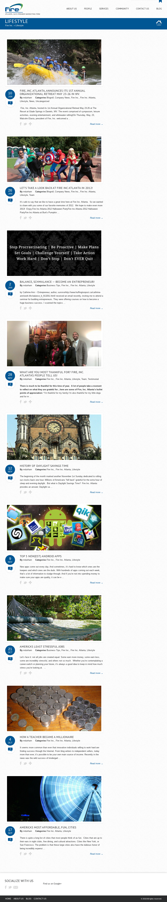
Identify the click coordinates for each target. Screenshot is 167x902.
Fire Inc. (9, 25)
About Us (18, 899)
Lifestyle (24, 101)
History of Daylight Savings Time (44, 466)
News (31, 101)
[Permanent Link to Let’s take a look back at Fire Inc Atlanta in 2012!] (54, 181)
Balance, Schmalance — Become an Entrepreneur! (57, 282)
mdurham (27, 97)
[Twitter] (10, 887)
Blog (28, 899)
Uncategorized (42, 101)
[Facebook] (5, 887)
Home (8, 899)
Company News (62, 97)
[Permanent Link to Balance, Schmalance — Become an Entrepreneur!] (54, 275)
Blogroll (50, 97)
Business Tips (53, 285)
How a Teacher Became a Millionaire (47, 737)
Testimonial (93, 379)
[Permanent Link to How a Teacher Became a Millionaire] (54, 730)
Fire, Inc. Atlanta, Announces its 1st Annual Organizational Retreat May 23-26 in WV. (52, 92)
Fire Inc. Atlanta (87, 97)
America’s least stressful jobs (42, 646)
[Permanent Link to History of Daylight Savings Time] (54, 459)
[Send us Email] (15, 887)
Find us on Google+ (52, 883)
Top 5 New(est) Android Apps (40, 556)
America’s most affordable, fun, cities (48, 827)
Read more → (96, 124)
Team (31, 195)
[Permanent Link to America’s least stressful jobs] (54, 640)
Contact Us (40, 899)
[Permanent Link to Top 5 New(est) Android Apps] (54, 549)
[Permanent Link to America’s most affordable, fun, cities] (54, 821)
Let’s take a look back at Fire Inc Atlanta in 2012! (56, 188)
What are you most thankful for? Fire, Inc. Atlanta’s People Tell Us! (52, 373)
